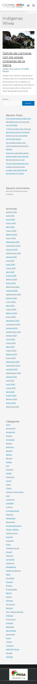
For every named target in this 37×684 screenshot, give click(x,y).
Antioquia (10, 440)
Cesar (8, 485)
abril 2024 (10, 306)
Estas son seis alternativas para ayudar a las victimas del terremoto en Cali (17, 156)
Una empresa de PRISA (18, 673)
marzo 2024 (11, 309)
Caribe (5, 69)
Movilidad (10, 578)
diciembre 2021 (12, 407)
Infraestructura (12, 548)
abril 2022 (10, 392)
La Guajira (10, 559)
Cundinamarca (12, 511)
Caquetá (9, 470)
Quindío (9, 623)
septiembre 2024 (13, 294)
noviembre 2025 (13, 246)
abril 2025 (10, 272)
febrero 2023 (11, 354)
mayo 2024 (11, 302)
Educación (10, 522)
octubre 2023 (12, 328)
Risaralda (10, 627)
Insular (9, 552)
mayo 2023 (11, 343)
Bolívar (9, 455)
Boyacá (9, 458)
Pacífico (9, 608)
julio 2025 (10, 261)
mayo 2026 (11, 223)
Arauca (9, 443)
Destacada (10, 518)
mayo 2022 (11, 388)
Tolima (9, 642)
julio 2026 (10, 216)
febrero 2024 (11, 313)
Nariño (9, 593)
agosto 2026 (11, 212)
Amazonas (10, 428)
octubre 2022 (12, 369)
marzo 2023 (11, 351)
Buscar (6, 99)
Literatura (10, 563)
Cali (7, 466)
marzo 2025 (11, 276)
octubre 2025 (12, 249)
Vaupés (9, 653)
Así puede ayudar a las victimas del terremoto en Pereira (17, 146)
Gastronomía (12, 533)
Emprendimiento (13, 526)
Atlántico (10, 447)
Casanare (10, 477)
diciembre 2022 (12, 362)
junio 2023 (10, 339)
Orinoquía (10, 604)
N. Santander (11, 589)
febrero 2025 (11, 279)
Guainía (9, 537)
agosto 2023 (11, 336)
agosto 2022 (11, 377)
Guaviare (10, 541)
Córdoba (10, 503)
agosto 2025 (11, 257)
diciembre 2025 (12, 242)
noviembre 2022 (13, 366)
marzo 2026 (11, 231)
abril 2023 (10, 347)
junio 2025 (10, 264)
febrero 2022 (11, 399)
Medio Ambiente (13, 571)
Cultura (17, 69)
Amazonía (10, 432)
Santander (10, 634)
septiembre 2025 (13, 253)
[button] (28, 5)
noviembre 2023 (13, 324)
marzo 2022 (11, 395)
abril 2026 (10, 227)
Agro (8, 425)
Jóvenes (9, 556)
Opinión (9, 601)
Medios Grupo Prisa (18, 678)
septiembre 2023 (13, 332)
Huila (8, 544)
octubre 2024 (12, 291)
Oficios (9, 597)
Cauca (8, 481)
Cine (11, 69)
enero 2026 (11, 238)
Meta (8, 574)
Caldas (9, 462)
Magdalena (11, 567)
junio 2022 (10, 384)
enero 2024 (11, 317)
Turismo (9, 646)
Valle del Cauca (12, 649)
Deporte (9, 515)
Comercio (10, 500)
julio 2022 (10, 381)
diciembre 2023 (12, 321)
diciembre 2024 (13, 287)
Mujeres (9, 582)
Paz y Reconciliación (14, 612)
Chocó (9, 488)
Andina (9, 436)
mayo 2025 (11, 268)
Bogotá (9, 451)
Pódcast (9, 616)
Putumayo (10, 619)
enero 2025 (11, 283)
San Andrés (11, 631)
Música (9, 586)
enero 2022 (11, 403)
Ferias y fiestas (12, 529)
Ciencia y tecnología (14, 492)
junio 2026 (10, 219)
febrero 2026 (11, 234)
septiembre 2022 (13, 373)
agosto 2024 (11, 298)
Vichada (9, 657)
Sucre (8, 638)
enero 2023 (11, 358)
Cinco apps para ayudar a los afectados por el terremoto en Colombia (18, 121)
